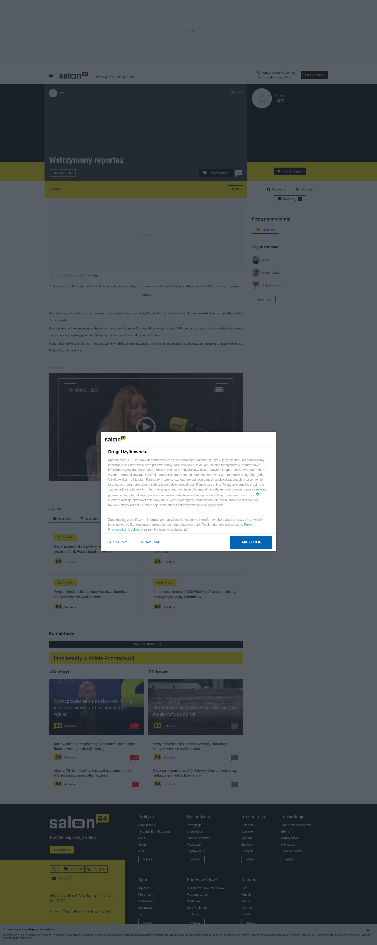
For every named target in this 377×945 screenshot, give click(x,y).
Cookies (134, 529)
